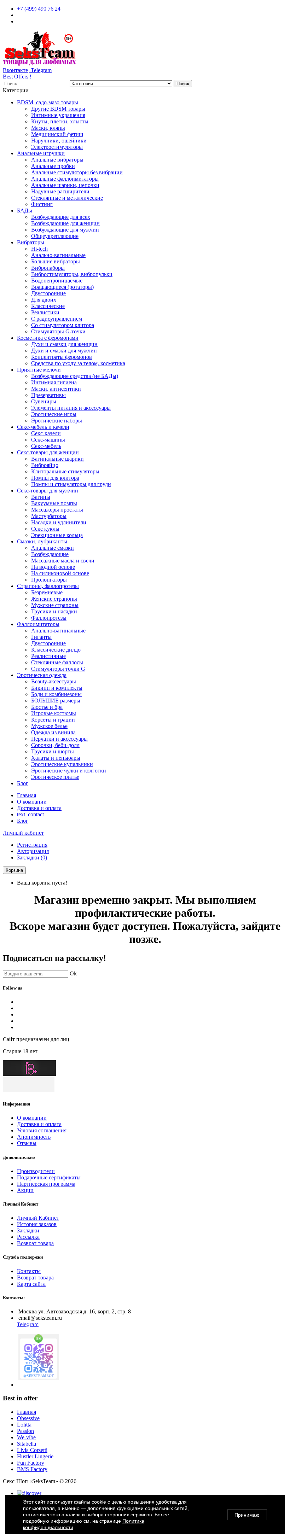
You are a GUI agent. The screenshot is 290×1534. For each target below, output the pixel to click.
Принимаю (247, 1515)
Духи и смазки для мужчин (64, 351)
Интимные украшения (58, 115)
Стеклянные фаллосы (57, 662)
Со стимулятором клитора (62, 325)
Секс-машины (48, 440)
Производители (36, 1171)
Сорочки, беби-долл (55, 745)
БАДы (24, 211)
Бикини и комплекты (56, 688)
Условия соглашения (41, 1130)
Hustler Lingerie (35, 1456)
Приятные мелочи (39, 370)
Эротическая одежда (41, 675)
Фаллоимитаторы (38, 624)
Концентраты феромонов (61, 357)
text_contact (30, 814)
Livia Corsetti (32, 1450)
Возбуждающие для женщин (65, 223)
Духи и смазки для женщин (64, 344)
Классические (48, 306)
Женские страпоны (54, 599)
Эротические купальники (62, 764)
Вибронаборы (48, 268)
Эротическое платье (55, 777)
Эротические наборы (56, 421)
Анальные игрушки (41, 153)
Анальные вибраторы (57, 160)
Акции (25, 1190)
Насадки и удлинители (58, 522)
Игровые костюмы (53, 713)
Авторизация (33, 851)
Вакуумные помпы (54, 503)
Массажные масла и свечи (62, 561)
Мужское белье (49, 726)
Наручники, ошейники (59, 141)
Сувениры (43, 401)
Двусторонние (48, 293)
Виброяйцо (44, 465)
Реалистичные (48, 656)
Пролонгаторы (49, 580)
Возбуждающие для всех (60, 217)
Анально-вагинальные (58, 255)
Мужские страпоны (55, 605)
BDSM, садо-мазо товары (47, 102)
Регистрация (32, 845)
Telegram (40, 70)
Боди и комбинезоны (56, 694)
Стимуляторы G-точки (58, 331)
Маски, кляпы (48, 128)
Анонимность (34, 1137)
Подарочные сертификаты (49, 1177)
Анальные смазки (52, 548)
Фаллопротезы (48, 618)
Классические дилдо (56, 650)
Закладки (28, 1230)
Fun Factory (30, 1463)
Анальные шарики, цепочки (65, 185)
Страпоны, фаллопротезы (48, 586)
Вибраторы (30, 242)
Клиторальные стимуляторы (65, 471)
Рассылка (28, 1237)
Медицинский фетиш (57, 134)
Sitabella (26, 1444)
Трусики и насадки (54, 611)
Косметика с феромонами (48, 338)
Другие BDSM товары (58, 109)
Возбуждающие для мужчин (65, 230)
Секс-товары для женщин (48, 452)
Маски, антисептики (56, 389)
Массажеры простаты (57, 510)
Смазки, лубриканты (42, 541)
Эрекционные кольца (57, 535)
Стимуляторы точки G (58, 669)
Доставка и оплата (39, 808)
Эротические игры (53, 414)
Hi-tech (39, 249)
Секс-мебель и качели (43, 427)
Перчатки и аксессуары (59, 739)
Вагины (40, 497)
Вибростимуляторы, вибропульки (71, 274)
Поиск (182, 83)
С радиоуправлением (56, 319)
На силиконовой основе (60, 573)
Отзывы (26, 1143)
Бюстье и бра (47, 707)
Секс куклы (45, 529)
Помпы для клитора (55, 478)
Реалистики (45, 312)
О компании (32, 802)
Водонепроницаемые (56, 281)
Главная (26, 795)
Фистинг (42, 204)
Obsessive (28, 1418)
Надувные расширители (60, 191)
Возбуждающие (50, 554)
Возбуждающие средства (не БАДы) (74, 376)
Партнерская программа (46, 1184)
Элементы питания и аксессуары (71, 408)
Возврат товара (35, 1243)
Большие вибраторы (55, 261)
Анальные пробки (53, 166)
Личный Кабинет (38, 1218)
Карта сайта (31, 1284)
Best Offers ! (17, 77)
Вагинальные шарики (57, 459)
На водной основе (53, 567)
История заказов (37, 1224)
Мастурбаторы (48, 516)
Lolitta (24, 1425)
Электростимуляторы (57, 147)
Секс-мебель (46, 446)
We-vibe (26, 1437)
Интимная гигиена (54, 382)
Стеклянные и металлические (67, 198)
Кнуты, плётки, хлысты (59, 121)
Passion (25, 1431)
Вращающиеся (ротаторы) (62, 287)
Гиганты (41, 637)
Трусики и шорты (52, 751)
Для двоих (43, 300)
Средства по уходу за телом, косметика (78, 363)
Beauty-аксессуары (53, 681)
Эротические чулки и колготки (68, 771)
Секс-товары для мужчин (47, 491)
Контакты (29, 1271)
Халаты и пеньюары (55, 758)
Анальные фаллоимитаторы (65, 179)
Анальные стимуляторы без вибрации (77, 172)
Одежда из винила (53, 732)
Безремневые (47, 592)
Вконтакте (15, 70)
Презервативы (48, 395)
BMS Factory (32, 1469)
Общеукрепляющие (55, 236)
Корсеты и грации (53, 720)
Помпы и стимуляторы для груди (71, 484)
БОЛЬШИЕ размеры (55, 701)
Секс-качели (46, 433)
